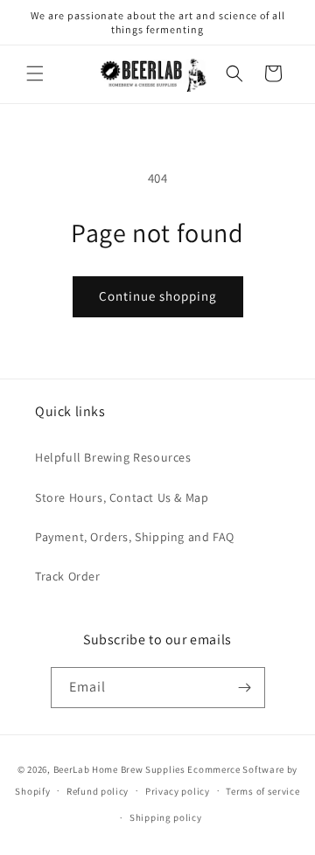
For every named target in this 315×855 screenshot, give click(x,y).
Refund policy (97, 791)
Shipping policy (166, 817)
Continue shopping (158, 296)
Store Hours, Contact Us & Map (121, 497)
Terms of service (262, 791)
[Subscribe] (245, 687)
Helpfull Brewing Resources (113, 457)
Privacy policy (177, 791)
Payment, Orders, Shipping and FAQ (134, 537)
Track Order (68, 576)
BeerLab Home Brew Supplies (119, 769)
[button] (35, 73)
